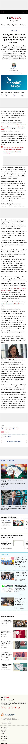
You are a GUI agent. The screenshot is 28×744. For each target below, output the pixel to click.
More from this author (14, 70)
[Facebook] (5, 707)
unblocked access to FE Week (10, 304)
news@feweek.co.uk (7, 723)
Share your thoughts (14, 441)
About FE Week (5, 738)
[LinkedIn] (12, 707)
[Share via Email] (17, 428)
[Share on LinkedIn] (13, 428)
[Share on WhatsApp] (2, 428)
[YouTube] (15, 707)
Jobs (8, 25)
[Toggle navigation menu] (2, 12)
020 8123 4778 (6, 721)
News (3, 25)
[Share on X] (10, 428)
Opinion (15, 25)
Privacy (3, 731)
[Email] (19, 707)
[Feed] (2, 707)
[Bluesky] (9, 707)
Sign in (24, 12)
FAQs (2, 733)
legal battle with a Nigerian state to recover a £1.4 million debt (13, 127)
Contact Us (4, 730)
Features (23, 25)
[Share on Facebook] (6, 428)
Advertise (3, 740)
